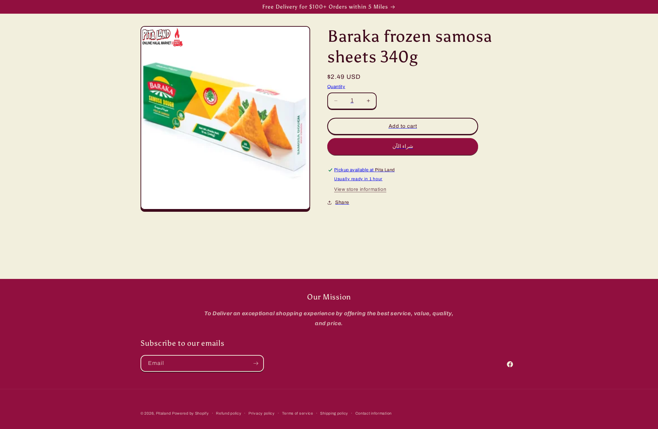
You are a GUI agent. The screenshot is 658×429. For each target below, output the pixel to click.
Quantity (336, 86)
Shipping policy (334, 413)
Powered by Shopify (190, 413)
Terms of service (297, 413)
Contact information (373, 413)
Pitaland (163, 413)
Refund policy (228, 413)
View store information (360, 189)
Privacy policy (261, 413)
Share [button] (342, 202)
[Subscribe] (255, 363)
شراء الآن (402, 146)
